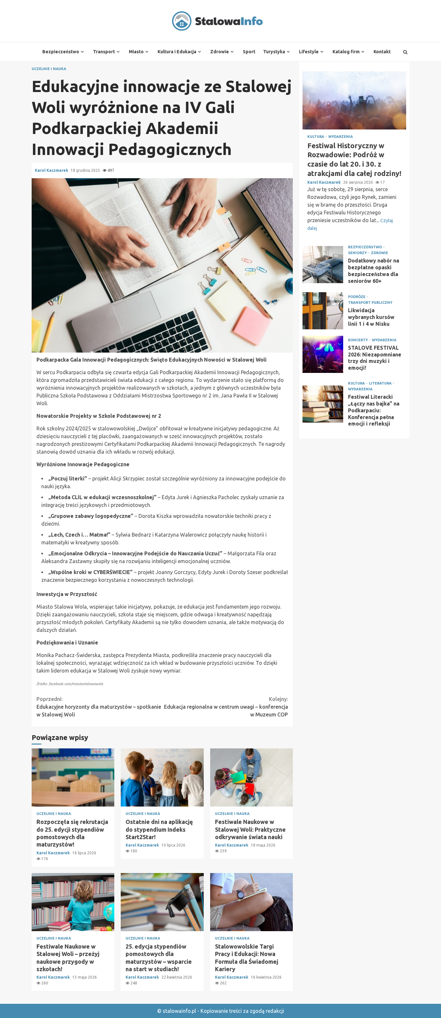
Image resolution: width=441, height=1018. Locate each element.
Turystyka (274, 51)
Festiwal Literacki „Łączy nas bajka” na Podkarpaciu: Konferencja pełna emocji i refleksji (323, 404)
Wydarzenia (340, 137)
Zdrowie (219, 51)
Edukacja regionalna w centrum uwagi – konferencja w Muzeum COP (226, 706)
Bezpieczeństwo (60, 51)
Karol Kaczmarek (52, 170)
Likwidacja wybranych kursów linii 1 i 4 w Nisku (323, 311)
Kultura (316, 137)
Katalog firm (346, 51)
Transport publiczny (370, 302)
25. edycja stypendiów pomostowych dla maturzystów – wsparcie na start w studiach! (162, 902)
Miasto (136, 51)
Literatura (381, 384)
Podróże (357, 297)
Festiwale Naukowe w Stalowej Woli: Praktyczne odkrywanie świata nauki (251, 777)
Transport (104, 51)
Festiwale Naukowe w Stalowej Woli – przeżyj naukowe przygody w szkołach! (73, 902)
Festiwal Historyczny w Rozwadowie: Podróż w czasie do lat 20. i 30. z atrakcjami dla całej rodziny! (354, 100)
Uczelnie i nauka (49, 69)
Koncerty (358, 340)
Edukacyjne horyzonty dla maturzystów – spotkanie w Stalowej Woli (98, 706)
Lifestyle (309, 51)
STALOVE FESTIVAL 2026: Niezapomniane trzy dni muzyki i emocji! (323, 354)
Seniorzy (358, 253)
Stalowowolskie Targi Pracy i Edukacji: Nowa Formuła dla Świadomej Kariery (251, 902)
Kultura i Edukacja (177, 51)
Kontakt (382, 51)
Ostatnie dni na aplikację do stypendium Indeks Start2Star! (162, 777)
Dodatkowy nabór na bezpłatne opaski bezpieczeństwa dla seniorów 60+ (323, 264)
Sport (249, 51)
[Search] (405, 52)
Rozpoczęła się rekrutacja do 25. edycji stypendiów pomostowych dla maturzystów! (73, 777)
